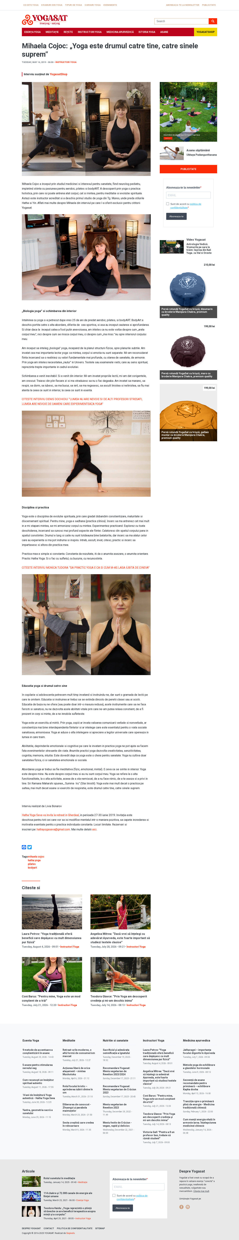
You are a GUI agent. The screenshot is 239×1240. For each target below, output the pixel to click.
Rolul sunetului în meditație (59, 1178)
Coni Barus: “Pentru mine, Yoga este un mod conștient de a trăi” (159, 1098)
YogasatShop (58, 74)
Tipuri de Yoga (73, 5)
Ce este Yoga (30, 5)
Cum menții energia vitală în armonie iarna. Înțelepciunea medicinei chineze (199, 1122)
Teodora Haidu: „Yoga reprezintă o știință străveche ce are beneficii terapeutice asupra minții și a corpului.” (70, 1211)
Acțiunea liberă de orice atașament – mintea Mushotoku (76, 1071)
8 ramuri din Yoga (51, 5)
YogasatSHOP (206, 32)
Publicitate (209, 5)
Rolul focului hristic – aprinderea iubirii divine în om (78, 1089)
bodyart (32, 867)
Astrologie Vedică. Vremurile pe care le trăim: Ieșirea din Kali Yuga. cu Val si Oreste (199, 248)
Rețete (68, 32)
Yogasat (84, 20)
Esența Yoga (32, 32)
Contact (49, 1228)
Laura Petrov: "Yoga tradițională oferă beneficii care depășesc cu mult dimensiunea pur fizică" (51, 938)
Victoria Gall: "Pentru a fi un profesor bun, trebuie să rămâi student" (158, 1135)
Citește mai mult (201, 1191)
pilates (32, 864)
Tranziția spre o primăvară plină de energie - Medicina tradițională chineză (199, 1104)
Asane (164, 32)
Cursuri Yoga (93, 5)
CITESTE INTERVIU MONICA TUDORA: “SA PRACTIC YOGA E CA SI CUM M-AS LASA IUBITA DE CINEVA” (85, 567)
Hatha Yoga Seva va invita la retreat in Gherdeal (50, 815)
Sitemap (100, 1228)
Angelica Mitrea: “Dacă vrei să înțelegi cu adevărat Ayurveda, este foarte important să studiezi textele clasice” (120, 938)
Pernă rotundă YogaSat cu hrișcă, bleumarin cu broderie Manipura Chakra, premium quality (187, 312)
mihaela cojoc (36, 856)
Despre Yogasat (31, 1228)
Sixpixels (70, 1233)
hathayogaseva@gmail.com (53, 829)
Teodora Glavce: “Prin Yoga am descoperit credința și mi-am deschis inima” (159, 1117)
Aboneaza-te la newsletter (182, 5)
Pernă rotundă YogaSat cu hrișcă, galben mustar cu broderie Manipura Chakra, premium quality (185, 435)
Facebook (181, 1207)
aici (94, 829)
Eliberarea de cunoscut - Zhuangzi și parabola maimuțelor (77, 1107)
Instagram (188, 1207)
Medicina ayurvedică (120, 32)
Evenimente (110, 5)
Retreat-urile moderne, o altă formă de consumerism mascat (79, 1053)
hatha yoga (34, 860)
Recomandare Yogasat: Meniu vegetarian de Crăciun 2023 (119, 1089)
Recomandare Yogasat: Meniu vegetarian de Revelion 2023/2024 (116, 1071)
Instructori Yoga (89, 32)
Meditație (52, 32)
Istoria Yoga (147, 32)
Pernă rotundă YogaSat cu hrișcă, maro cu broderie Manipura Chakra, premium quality (186, 375)
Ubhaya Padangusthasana (202, 154)
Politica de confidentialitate (74, 1228)
